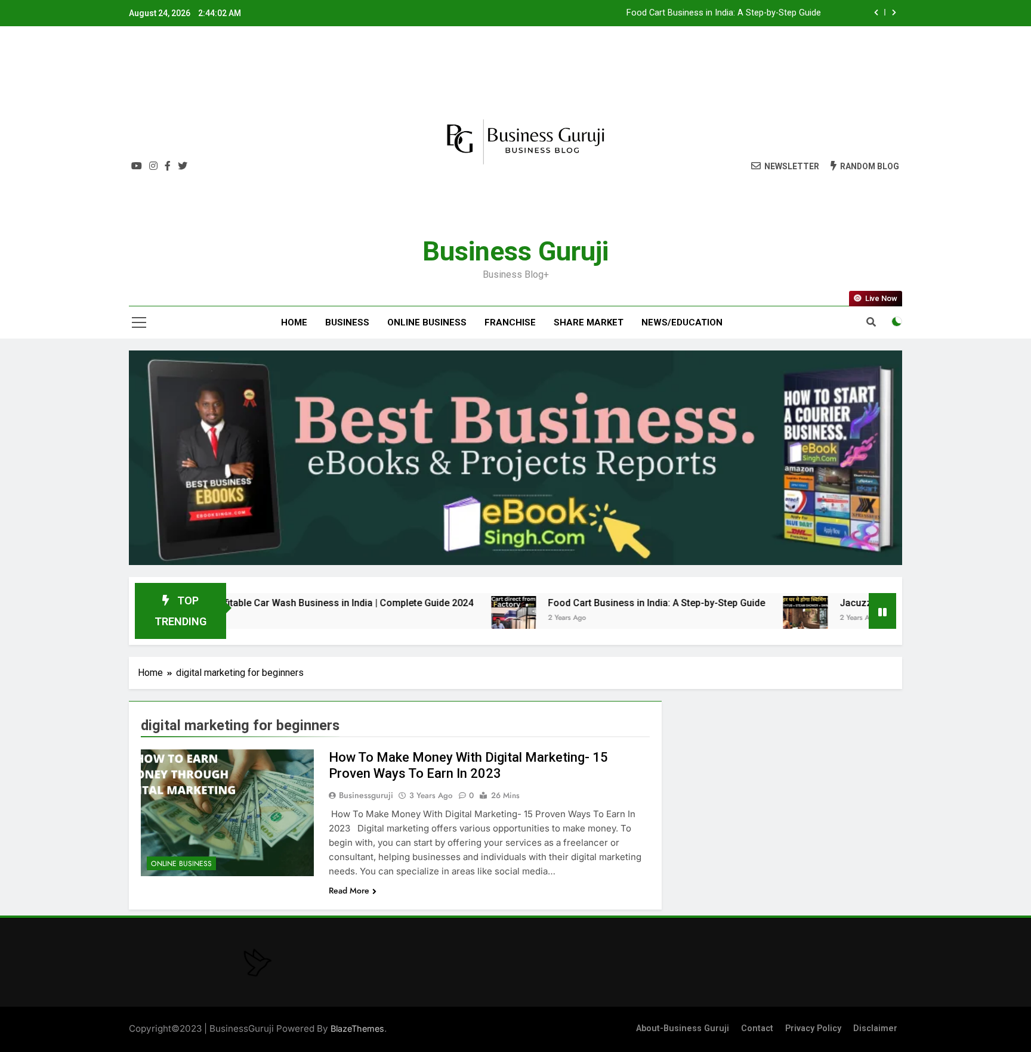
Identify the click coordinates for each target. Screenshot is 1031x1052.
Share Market (588, 322)
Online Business (427, 322)
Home (294, 322)
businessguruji (366, 795)
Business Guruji (515, 251)
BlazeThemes (357, 1028)
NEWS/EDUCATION (682, 322)
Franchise (510, 322)
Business (347, 322)
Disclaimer (875, 1028)
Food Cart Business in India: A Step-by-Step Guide (723, 13)
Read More (349, 890)
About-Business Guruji (682, 1028)
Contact (757, 1028)
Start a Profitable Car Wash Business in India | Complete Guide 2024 (273, 603)
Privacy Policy (813, 1028)
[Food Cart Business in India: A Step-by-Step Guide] (461, 618)
